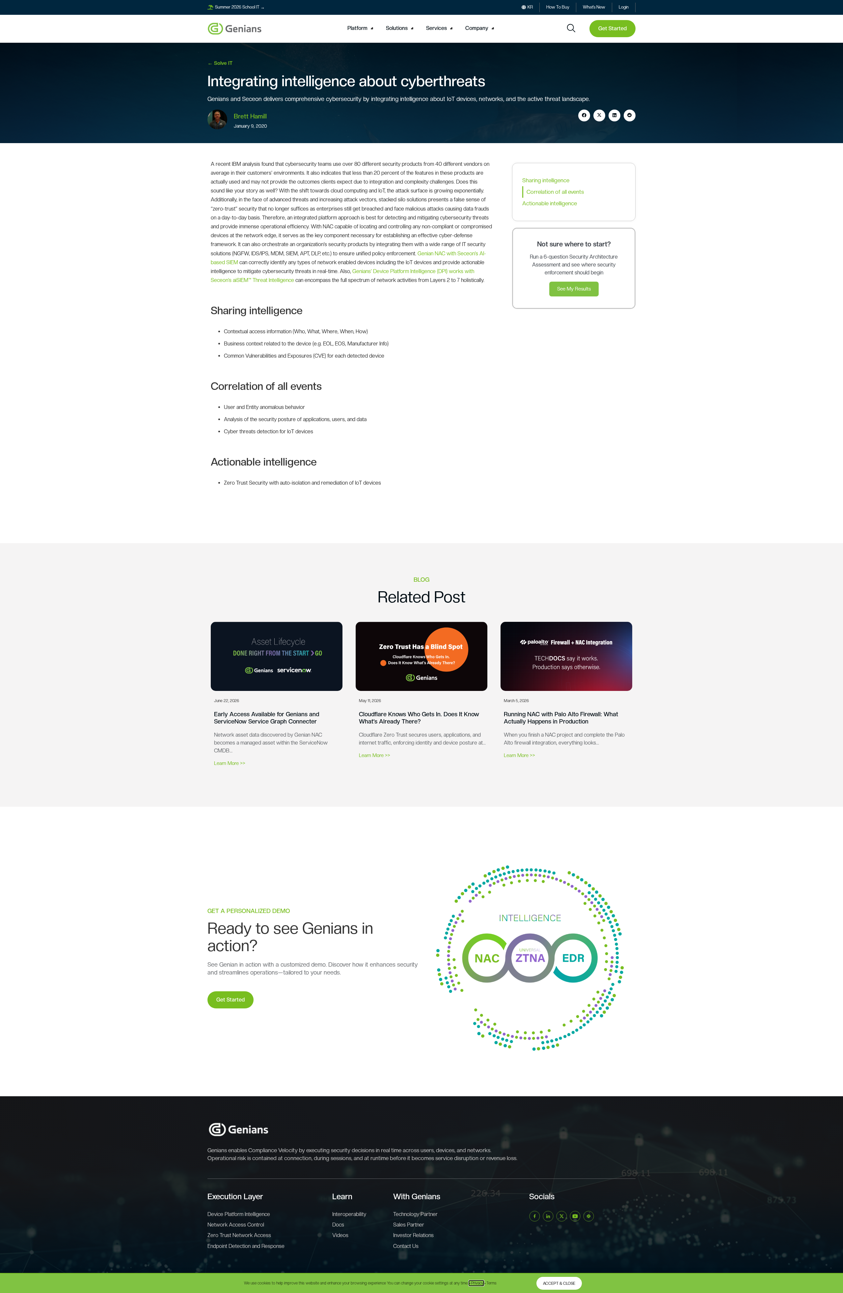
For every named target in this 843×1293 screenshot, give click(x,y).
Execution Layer (235, 1196)
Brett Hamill (250, 116)
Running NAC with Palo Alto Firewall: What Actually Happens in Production (561, 718)
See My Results (574, 289)
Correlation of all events (555, 192)
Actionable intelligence (549, 203)
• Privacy (476, 1283)
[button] (361, 28)
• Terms (490, 1283)
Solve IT (223, 63)
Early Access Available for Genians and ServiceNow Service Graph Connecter (266, 718)
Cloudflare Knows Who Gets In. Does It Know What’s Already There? (419, 718)
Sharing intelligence (545, 180)
